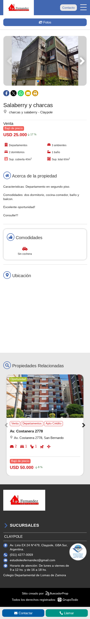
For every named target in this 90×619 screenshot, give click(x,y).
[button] (81, 61)
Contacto (68, 7)
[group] (45, 61)
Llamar (69, 613)
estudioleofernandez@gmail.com (32, 560)
